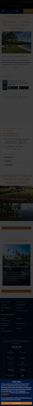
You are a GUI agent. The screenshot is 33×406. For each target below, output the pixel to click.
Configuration (5, 393)
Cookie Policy (5, 394)
